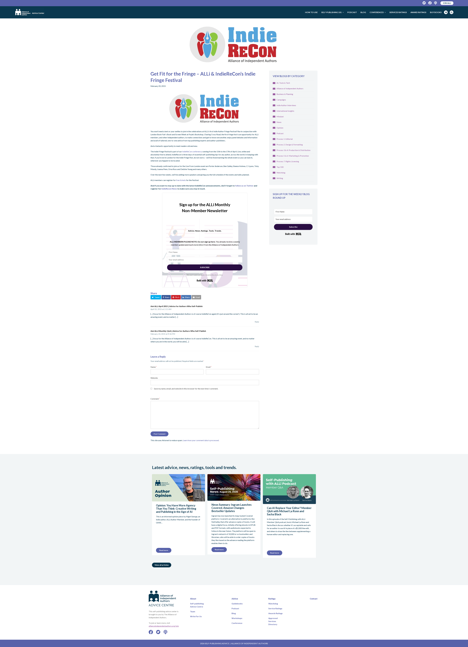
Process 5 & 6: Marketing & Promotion (293, 156)
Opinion (280, 128)
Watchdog (281, 172)
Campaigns (281, 100)
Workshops (237, 618)
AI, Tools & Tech (283, 83)
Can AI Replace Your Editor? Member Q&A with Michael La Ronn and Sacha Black (289, 511)
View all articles (162, 565)
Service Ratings (275, 608)
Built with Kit (205, 280)
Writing (280, 178)
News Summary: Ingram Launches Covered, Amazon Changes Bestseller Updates (231, 508)
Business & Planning (285, 94)
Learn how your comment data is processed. (201, 440)
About (193, 599)
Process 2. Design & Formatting (290, 144)
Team (192, 611)
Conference (237, 623)
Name (154, 367)
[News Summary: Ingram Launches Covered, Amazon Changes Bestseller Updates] (233, 499)
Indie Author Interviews (286, 105)
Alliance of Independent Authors (290, 88)
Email (208, 367)
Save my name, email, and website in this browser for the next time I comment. (186, 388)
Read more (163, 550)
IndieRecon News (169, 189)
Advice (235, 599)
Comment (155, 399)
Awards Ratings (275, 613)
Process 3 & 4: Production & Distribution (293, 150)
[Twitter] (424, 3)
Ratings (272, 599)
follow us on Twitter (244, 185)
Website (154, 378)
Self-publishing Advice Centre (197, 605)
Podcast (280, 133)
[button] (156, 297)
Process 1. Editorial (285, 139)
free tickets (181, 180)
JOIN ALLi (447, 3)
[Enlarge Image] (234, 45)
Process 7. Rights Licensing (288, 161)
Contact (313, 599)
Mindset (280, 116)
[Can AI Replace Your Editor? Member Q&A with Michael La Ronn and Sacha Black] (289, 502)
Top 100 (280, 167)
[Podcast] (435, 3)
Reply (257, 322)
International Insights (285, 111)
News (279, 122)
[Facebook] (430, 3)
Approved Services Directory (273, 621)
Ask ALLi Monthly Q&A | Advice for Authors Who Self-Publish (178, 331)
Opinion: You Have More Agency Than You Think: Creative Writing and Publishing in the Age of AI (176, 508)
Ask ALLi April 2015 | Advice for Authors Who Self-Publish (177, 306)
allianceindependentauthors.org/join (164, 626)
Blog (234, 613)
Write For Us (196, 616)
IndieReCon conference (192, 151)
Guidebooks (237, 603)
